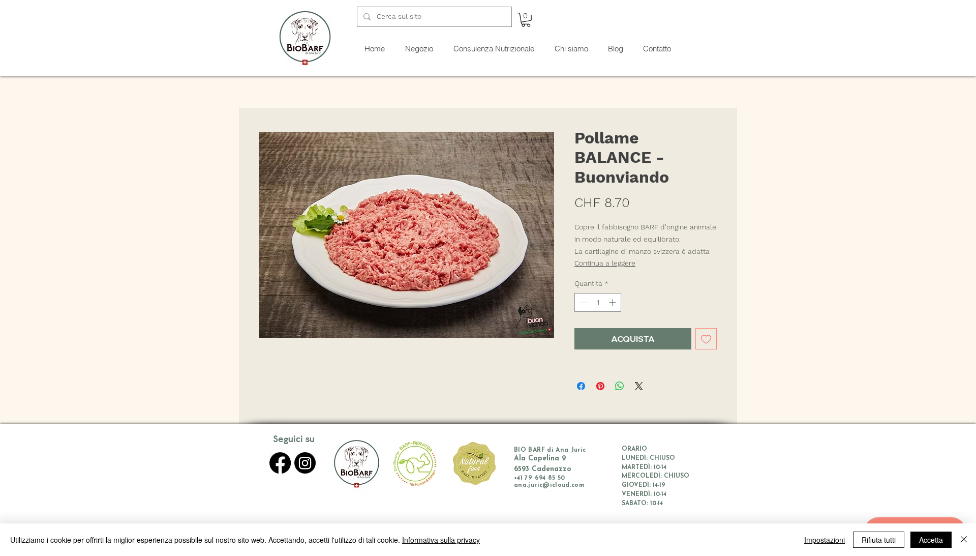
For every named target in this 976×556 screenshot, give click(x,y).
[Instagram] (305, 463)
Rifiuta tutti (879, 540)
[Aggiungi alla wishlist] (706, 338)
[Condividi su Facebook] (581, 386)
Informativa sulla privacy (441, 540)
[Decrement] (582, 302)
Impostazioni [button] (824, 540)
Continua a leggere (604, 263)
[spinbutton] (598, 302)
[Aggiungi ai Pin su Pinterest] (600, 386)
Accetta (931, 540)
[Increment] (613, 302)
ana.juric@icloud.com (549, 485)
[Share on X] (639, 386)
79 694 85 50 (545, 478)
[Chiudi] (964, 540)
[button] (525, 20)
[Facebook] (280, 463)
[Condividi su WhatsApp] (620, 386)
